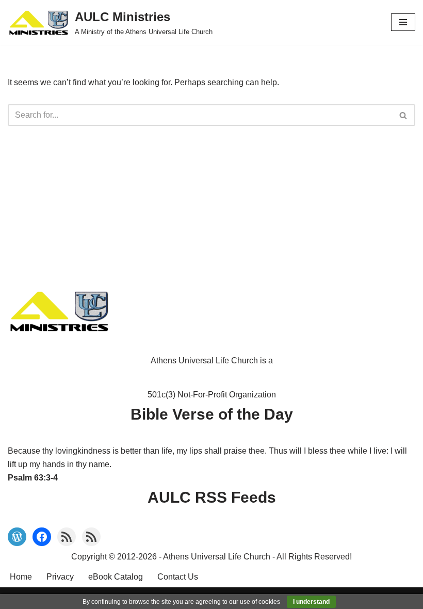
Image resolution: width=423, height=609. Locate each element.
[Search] (403, 115)
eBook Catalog (115, 576)
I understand (311, 601)
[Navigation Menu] (403, 22)
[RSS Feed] (66, 536)
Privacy (60, 576)
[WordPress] (17, 536)
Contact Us (177, 576)
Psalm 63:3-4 (33, 477)
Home (21, 576)
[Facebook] (41, 536)
